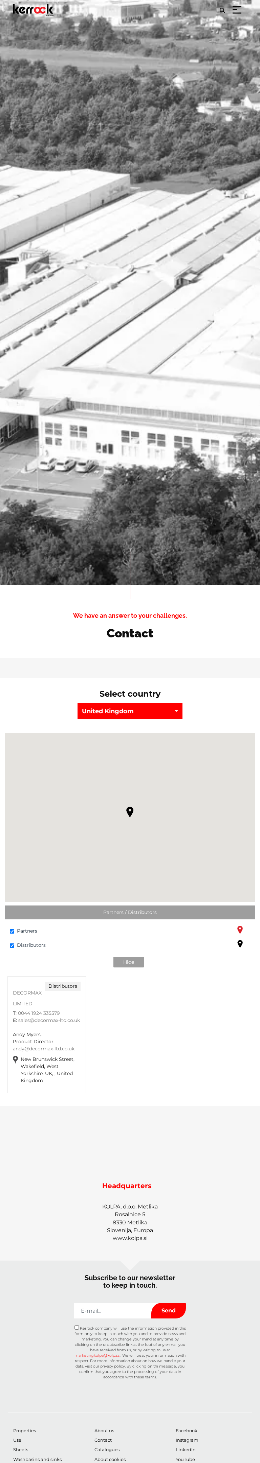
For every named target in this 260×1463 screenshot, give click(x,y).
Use (17, 1440)
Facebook (186, 1430)
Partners (27, 931)
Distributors (31, 945)
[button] (130, 812)
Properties (24, 1430)
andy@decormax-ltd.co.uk (43, 1049)
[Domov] (34, 5)
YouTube (185, 1459)
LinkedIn (186, 1449)
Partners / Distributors (130, 912)
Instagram (187, 1440)
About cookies (110, 1459)
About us (104, 1430)
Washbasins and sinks (37, 1459)
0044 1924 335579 (39, 1013)
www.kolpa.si (130, 1238)
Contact (103, 1440)
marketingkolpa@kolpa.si (97, 1355)
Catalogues (107, 1449)
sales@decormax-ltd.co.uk (49, 1020)
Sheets (20, 1449)
